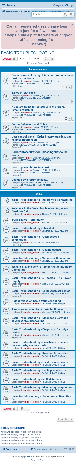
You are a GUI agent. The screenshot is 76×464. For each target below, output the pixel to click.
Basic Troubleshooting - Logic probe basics (39, 370)
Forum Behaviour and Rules (29, 124)
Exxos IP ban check (24, 92)
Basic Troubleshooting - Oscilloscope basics (40, 362)
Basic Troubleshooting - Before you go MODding (42, 199)
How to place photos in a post (30, 167)
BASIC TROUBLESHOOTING (28, 53)
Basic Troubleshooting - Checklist (33, 228)
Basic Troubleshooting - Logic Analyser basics (41, 290)
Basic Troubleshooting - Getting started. (37, 249)
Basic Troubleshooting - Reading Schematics (40, 353)
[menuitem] (11, 5)
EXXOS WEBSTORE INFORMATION (39, 145)
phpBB (27, 456)
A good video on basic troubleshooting (36, 300)
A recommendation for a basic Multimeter (38, 309)
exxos (27, 81)
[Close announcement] (72, 24)
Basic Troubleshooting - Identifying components (42, 387)
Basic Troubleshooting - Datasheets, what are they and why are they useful (40, 344)
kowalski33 (29, 182)
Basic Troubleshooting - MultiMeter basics (38, 379)
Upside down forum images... (30, 179)
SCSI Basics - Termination (28, 219)
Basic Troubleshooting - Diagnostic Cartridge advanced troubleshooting (40, 319)
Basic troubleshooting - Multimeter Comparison (41, 258)
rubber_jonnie (31, 202)
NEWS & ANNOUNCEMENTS (36, 83)
